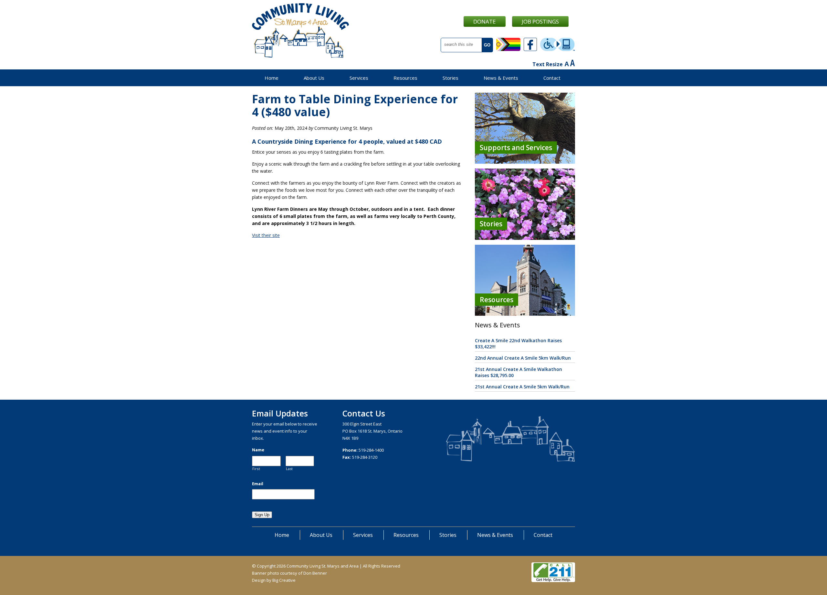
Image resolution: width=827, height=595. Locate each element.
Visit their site (266, 235)
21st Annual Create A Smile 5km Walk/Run (522, 387)
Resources (405, 78)
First (256, 469)
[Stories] (525, 238)
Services (359, 78)
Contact (551, 78)
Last (289, 469)
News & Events (501, 78)
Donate (484, 21)
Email (257, 484)
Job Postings (540, 21)
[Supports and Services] (525, 162)
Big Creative (284, 580)
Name (258, 450)
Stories (450, 78)
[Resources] (525, 314)
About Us (314, 78)
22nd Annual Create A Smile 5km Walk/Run (523, 358)
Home (271, 78)
